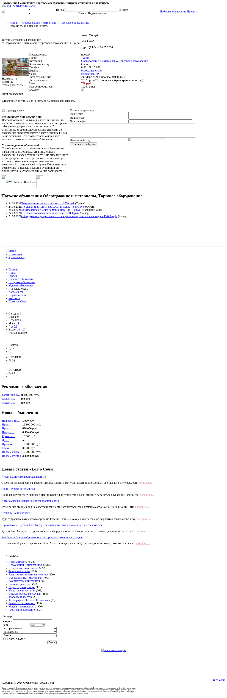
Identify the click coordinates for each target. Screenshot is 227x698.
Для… (5, 440)
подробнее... (146, 482)
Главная (13, 22)
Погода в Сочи (18, 301)
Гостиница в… (11, 394)
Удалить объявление (21, 285)
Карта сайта (16, 291)
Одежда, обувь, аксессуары (25, 593)
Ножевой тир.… (12, 420)
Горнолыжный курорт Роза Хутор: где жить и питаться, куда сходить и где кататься (51, 525)
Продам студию (11, 455)
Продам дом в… (12, 451)
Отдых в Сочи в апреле (15, 512)
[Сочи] (18, 5)
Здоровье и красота (20, 596)
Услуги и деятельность (22, 606)
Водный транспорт (20, 584)
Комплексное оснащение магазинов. (51, 209)
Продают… (9, 444)
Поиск (12, 272)
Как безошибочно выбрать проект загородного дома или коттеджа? (42, 537)
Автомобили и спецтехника (25, 564)
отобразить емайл (92, 70)
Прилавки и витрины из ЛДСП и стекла (53, 206)
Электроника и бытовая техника (28, 574)
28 (15, 326)
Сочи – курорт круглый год (18, 488)
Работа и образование (22, 609)
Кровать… (8, 436)
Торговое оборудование (74, 22)
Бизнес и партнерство (22, 603)
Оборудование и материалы (39, 22)
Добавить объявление (22, 279)
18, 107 (21, 329)
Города (13, 275)
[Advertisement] (66, 229)
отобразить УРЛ (91, 73)
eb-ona (219, 679)
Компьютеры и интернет (23, 580)
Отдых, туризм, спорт (22, 587)
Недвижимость (97, 13)
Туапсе (85, 57)
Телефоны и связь (19, 571)
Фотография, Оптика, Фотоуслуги (29, 600)
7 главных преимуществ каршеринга (23, 476)
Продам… (8, 424)
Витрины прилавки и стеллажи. (47, 203)
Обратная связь (18, 295)
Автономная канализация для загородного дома (30, 500)
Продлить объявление (22, 282)
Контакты (14, 298)
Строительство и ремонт (23, 568)
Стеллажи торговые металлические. (50, 213)
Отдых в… (8, 398)
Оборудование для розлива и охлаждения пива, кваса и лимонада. (69, 216)
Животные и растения (22, 590)
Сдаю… (7, 448)
